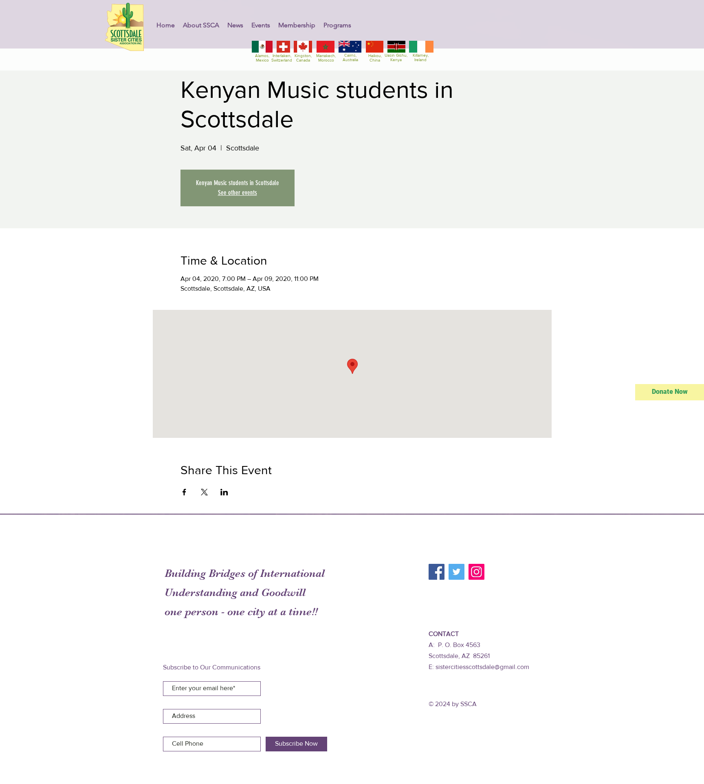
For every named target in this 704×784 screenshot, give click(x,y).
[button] (201, 25)
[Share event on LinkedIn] (224, 492)
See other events (237, 193)
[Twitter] (456, 572)
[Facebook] (436, 572)
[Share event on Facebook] (184, 492)
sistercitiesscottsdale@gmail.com (482, 666)
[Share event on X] (204, 492)
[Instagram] (476, 572)
